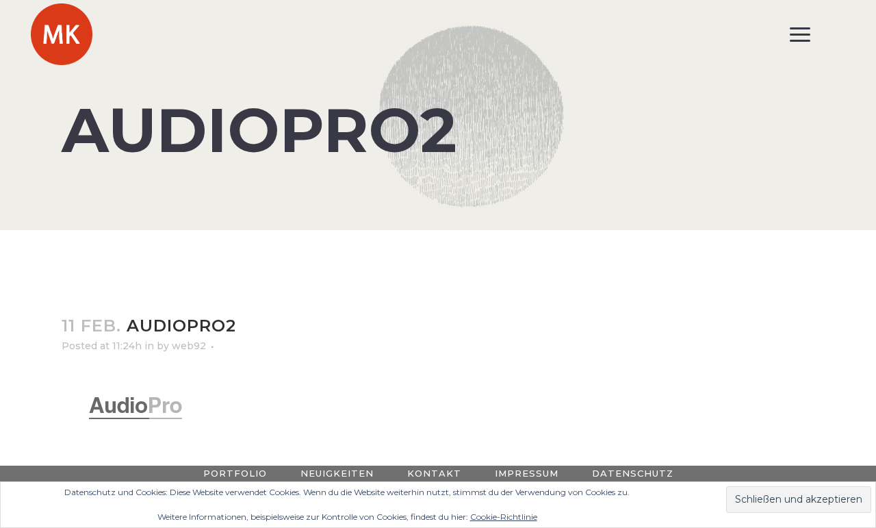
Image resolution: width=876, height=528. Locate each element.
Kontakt (434, 473)
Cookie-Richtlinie (503, 517)
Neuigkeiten (337, 473)
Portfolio (235, 473)
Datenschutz (632, 473)
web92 (189, 346)
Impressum (526, 473)
